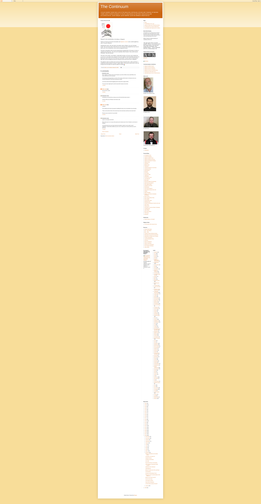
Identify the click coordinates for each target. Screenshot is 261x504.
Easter (155, 296)
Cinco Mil (147, 461)
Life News (146, 240)
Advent (155, 256)
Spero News (146, 204)
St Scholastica (148, 471)
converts (126, 41)
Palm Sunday (156, 346)
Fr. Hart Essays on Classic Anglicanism (151, 26)
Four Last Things (157, 304)
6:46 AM (103, 114)
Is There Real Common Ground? (151, 483)
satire (155, 371)
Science (155, 374)
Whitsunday (156, 397)
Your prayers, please (149, 480)
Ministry (155, 334)
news (155, 341)
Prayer (155, 359)
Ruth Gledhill (146, 199)
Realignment (156, 365)
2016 (146, 419)
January (147, 485)
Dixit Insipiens (147, 170)
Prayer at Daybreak (148, 241)
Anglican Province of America (149, 68)
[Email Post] (121, 67)
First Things (146, 173)
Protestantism (156, 363)
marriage (155, 327)
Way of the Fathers (147, 211)
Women (155, 398)
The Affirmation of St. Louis (149, 23)
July (146, 444)
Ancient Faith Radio (148, 229)
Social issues (156, 381)
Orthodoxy (156, 344)
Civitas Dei (146, 166)
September (148, 441)
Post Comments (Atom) (110, 135)
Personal (155, 355)
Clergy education (157, 286)
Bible (155, 279)
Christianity (156, 285)
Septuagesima (148, 468)
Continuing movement (156, 292)
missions (155, 335)
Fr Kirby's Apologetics (148, 237)
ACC (155, 253)
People (155, 351)
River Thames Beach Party (149, 197)
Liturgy (155, 326)
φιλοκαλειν (146, 214)
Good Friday (156, 308)
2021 (146, 411)
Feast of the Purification (149, 482)
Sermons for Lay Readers (149, 244)
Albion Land (104, 89)
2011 (146, 427)
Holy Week (156, 314)
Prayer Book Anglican (148, 188)
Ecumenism (156, 299)
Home (145, 22)
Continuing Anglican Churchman (150, 167)
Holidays (155, 312)
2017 (146, 417)
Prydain (145, 191)
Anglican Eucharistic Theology (150, 160)
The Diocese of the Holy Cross (150, 71)
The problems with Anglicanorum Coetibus (152, 27)
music (155, 340)
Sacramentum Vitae (148, 200)
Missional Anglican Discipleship (150, 181)
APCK (155, 267)
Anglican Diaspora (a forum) (149, 159)
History (155, 311)
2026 (146, 403)
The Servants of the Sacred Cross (150, 224)
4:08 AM (103, 92)
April (146, 449)
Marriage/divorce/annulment (157, 329)
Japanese (122, 41)
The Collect (156, 387)
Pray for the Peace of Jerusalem (151, 462)
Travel (155, 390)
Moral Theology (157, 338)
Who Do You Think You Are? (150, 477)
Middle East (156, 332)
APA (155, 266)
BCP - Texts (146, 232)
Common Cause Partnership (157, 290)
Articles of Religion (156, 271)
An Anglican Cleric (147, 155)
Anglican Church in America (149, 67)
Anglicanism (156, 262)
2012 (146, 425)
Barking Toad (146, 164)
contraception (156, 293)
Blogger (135, 495)
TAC (155, 385)
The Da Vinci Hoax (148, 478)
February (147, 452)
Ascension (156, 272)
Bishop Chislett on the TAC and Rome (152, 470)
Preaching (156, 360)
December (148, 436)
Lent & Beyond (147, 178)
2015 (146, 420)
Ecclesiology (156, 297)
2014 (146, 422)
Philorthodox (146, 187)
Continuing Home (147, 169)
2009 (146, 430)
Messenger (146, 180)
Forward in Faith (147, 174)
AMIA (155, 257)
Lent (155, 324)
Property (155, 362)
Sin (154, 379)
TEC (155, 386)
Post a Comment (105, 131)
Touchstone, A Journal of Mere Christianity (152, 207)
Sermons (155, 377)
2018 (146, 416)
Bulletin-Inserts (157, 280)
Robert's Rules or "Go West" (149, 219)
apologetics (156, 268)
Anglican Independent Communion (156, 260)
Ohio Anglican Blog (148, 184)
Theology (155, 389)
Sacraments (156, 368)
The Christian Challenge (148, 245)
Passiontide (156, 347)
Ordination (156, 343)
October (147, 439)
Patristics (155, 348)
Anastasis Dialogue (148, 156)
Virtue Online (146, 210)
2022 (146, 409)
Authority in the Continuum (150, 466)
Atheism (155, 276)
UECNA (155, 394)
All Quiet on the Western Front (150, 473)
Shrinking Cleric (147, 201)
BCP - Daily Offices (147, 230)
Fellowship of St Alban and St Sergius (151, 236)
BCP (155, 277)
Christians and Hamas (149, 459)
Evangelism (156, 303)
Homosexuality (157, 315)
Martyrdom (156, 331)
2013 (146, 424)
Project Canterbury (147, 243)
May (146, 447)
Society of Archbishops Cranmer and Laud (152, 203)
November (148, 438)
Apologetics (146, 150)
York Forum (146, 212)
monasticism (156, 336)
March (147, 450)
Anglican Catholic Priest (148, 158)
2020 (146, 412)
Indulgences (156, 320)
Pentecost (156, 350)
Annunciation (156, 264)
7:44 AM (103, 129)
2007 (146, 433)
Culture (155, 295)
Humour (155, 319)
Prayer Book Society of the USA (150, 189)
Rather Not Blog (147, 192)
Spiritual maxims (157, 382)
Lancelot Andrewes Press (149, 238)
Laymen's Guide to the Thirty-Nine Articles (152, 25)
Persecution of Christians (156, 353)
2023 (146, 408)
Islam (155, 323)
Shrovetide (156, 378)
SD (154, 375)
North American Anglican (149, 182)
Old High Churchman (148, 185)
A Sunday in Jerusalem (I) (150, 456)
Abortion (155, 252)
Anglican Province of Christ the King (151, 70)
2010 (146, 428)
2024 (146, 406)
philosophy (156, 356)
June (147, 446)
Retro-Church (146, 196)
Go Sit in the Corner (148, 177)
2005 (146, 487)
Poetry (155, 358)
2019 (146, 414)
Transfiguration (147, 208)
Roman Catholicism (156, 367)
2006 (146, 435)
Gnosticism (156, 307)
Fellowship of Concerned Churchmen (151, 234)
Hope (155, 317)
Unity (155, 395)
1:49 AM (103, 85)
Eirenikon (146, 171)
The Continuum (114, 6)
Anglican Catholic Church (149, 66)
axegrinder (146, 163)
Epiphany (156, 302)
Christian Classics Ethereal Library (150, 233)
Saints (155, 370)
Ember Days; (156, 300)
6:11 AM (103, 101)
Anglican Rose (147, 162)
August (147, 442)
